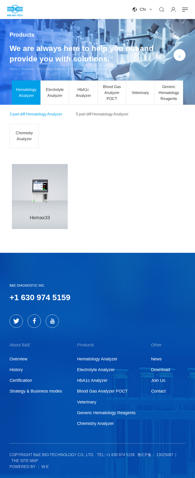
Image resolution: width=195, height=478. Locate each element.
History (16, 369)
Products (27, 69)
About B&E (20, 345)
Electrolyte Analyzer (55, 93)
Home (13, 69)
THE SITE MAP (24, 461)
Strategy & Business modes (36, 391)
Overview (18, 359)
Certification (21, 380)
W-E (45, 467)
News (156, 359)
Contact (158, 391)
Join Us (158, 380)
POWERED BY (23, 467)
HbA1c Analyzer (83, 93)
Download (160, 369)
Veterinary (140, 93)
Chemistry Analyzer (24, 136)
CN (143, 9)
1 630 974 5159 (42, 297)
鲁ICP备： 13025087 (155, 455)
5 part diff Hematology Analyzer (102, 114)
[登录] (173, 9)
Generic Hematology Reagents (169, 93)
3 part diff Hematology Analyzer (90, 69)
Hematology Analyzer (51, 69)
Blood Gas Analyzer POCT (112, 93)
